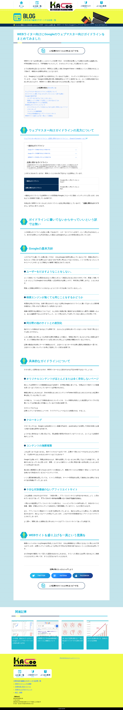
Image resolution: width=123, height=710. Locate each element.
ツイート (40, 575)
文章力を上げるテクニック (23, 689)
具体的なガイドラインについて (35, 105)
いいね (83, 575)
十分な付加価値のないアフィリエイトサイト (41, 113)
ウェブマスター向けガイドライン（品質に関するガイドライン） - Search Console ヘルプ (55, 138)
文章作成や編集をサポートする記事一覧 (27, 681)
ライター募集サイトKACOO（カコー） (27, 25)
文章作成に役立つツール (23, 687)
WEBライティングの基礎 (23, 684)
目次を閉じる (52, 88)
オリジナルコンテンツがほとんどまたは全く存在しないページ (47, 107)
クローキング (31, 109)
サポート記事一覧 (50, 25)
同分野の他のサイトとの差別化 (37, 102)
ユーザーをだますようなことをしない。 (40, 98)
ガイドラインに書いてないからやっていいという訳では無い (44, 94)
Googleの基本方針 (31, 96)
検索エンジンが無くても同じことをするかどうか (43, 100)
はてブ (61, 575)
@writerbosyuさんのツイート (70, 658)
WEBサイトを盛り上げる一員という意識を (39, 116)
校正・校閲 (18, 692)
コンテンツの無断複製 (34, 111)
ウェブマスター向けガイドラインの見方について (41, 91)
